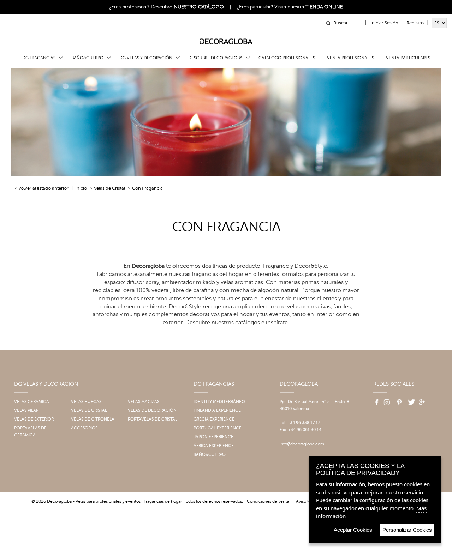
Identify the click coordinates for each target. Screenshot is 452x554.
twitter (410, 399)
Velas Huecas (86, 401)
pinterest (398, 399)
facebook (374, 399)
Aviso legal (306, 501)
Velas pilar (26, 410)
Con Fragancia (147, 188)
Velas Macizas (143, 401)
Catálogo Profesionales (286, 57)
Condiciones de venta (268, 501)
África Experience (214, 445)
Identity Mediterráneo (219, 401)
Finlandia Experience (217, 410)
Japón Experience (213, 436)
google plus (422, 399)
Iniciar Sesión (384, 22)
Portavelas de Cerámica (30, 432)
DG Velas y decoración (145, 57)
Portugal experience (218, 428)
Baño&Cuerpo (87, 57)
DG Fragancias (38, 57)
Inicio (81, 188)
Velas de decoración (152, 410)
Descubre (187, 7)
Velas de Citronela (92, 419)
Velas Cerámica (31, 401)
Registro (415, 22)
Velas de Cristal (109, 188)
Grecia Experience (214, 419)
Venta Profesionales (350, 57)
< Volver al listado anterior (42, 188)
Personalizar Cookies (407, 530)
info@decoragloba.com (302, 443)
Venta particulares (408, 57)
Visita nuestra (308, 7)
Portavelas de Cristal (152, 419)
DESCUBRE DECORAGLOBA (215, 57)
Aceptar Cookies (353, 530)
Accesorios (84, 428)
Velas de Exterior (34, 419)
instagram (386, 399)
